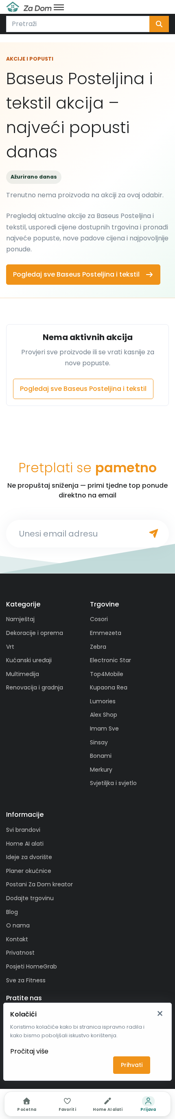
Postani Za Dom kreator (39, 884)
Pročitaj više (29, 1051)
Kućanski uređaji (29, 660)
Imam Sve (104, 728)
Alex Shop (103, 715)
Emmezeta (105, 633)
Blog (12, 912)
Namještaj (20, 619)
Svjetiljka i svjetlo (113, 783)
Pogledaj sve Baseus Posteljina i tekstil (76, 274)
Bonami (101, 756)
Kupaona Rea (108, 687)
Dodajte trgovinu (30, 898)
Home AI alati (25, 844)
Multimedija (22, 674)
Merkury (101, 770)
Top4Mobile (106, 674)
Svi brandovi (23, 830)
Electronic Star (110, 660)
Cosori (99, 619)
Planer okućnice (28, 871)
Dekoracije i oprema (34, 633)
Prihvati (131, 1065)
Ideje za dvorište (29, 857)
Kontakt (17, 939)
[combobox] (78, 24)
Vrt (10, 647)
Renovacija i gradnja (34, 687)
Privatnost (20, 953)
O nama (18, 925)
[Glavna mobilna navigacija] (59, 7)
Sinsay (99, 742)
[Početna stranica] (29, 7)
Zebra (98, 647)
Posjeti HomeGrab (31, 966)
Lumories (103, 701)
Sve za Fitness (26, 980)
